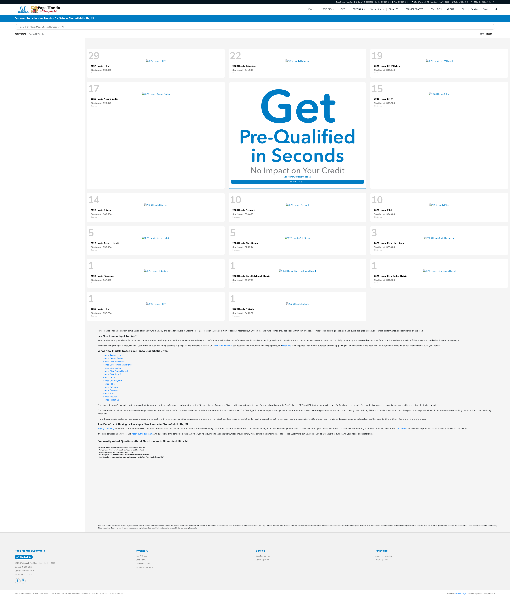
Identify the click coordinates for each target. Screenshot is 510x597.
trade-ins (286, 345)
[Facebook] (17, 580)
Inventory (142, 551)
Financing (381, 551)
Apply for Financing (383, 556)
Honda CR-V (109, 377)
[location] (412, 2)
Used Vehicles (141, 560)
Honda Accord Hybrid (113, 355)
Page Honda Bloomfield (23, 593)
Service (260, 551)
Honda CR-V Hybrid (112, 380)
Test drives (401, 428)
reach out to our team (142, 433)
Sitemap (57, 593)
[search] (496, 9)
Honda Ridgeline (111, 399)
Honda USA (119, 593)
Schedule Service (263, 556)
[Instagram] (23, 580)
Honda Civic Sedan (112, 368)
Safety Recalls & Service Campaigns (94, 593)
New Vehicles (141, 556)
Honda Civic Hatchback (114, 361)
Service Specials (262, 560)
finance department (223, 345)
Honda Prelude (110, 396)
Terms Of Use (49, 593)
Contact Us (25, 557)
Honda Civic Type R (112, 374)
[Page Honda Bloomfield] (37, 9)
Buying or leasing (106, 428)
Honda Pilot (108, 393)
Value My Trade (381, 560)
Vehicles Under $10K (144, 567)
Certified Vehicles (143, 563)
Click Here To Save (297, 182)
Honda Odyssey (110, 387)
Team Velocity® (460, 594)
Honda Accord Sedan (113, 358)
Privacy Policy (38, 593)
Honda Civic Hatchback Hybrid (117, 364)
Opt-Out (111, 593)
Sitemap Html (66, 593)
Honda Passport (110, 390)
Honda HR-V (109, 383)
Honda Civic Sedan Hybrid (115, 371)
